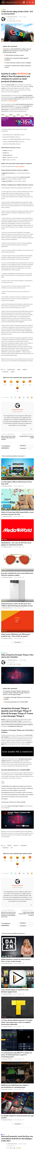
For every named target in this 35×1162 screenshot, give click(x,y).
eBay (19, 369)
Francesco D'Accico (12, 16)
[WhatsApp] (13, 21)
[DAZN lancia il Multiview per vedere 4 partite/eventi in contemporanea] (17, 1072)
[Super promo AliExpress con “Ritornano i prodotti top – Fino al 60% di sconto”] (17, 621)
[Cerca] (30, 2)
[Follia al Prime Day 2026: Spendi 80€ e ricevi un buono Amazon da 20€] (17, 499)
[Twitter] (9, 21)
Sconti (12, 371)
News (5, 1112)
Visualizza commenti (23, 447)
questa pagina (13, 100)
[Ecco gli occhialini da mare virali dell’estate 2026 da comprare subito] (17, 560)
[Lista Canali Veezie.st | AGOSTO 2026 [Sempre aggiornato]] (17, 977)
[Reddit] (16, 21)
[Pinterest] (11, 21)
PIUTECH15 (22, 73)
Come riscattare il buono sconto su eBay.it (18, 62)
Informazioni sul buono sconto (15, 55)
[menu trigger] (33, 2)
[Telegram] (18, 21)
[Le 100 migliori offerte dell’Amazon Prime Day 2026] (17, 469)
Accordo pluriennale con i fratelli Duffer (16, 702)
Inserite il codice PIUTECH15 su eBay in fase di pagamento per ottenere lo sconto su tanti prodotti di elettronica (17, 50)
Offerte (4, 9)
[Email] (20, 21)
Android (5, 1049)
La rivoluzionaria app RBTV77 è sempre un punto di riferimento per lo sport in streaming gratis (16, 1055)
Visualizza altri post (17, 411)
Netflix (9, 845)
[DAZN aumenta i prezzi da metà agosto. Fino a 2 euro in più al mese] (17, 947)
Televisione (5, 847)
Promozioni (5, 371)
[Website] (31, 429)
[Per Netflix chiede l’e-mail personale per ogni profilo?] (17, 1103)
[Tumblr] (14, 21)
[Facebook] (7, 21)
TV (12, 847)
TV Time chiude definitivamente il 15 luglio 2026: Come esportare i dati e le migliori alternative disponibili (16, 1022)
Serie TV (16, 845)
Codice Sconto (11, 369)
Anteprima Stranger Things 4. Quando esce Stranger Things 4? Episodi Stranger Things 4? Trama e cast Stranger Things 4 (16, 692)
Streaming (23, 845)
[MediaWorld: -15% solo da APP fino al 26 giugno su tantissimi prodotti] (17, 530)
